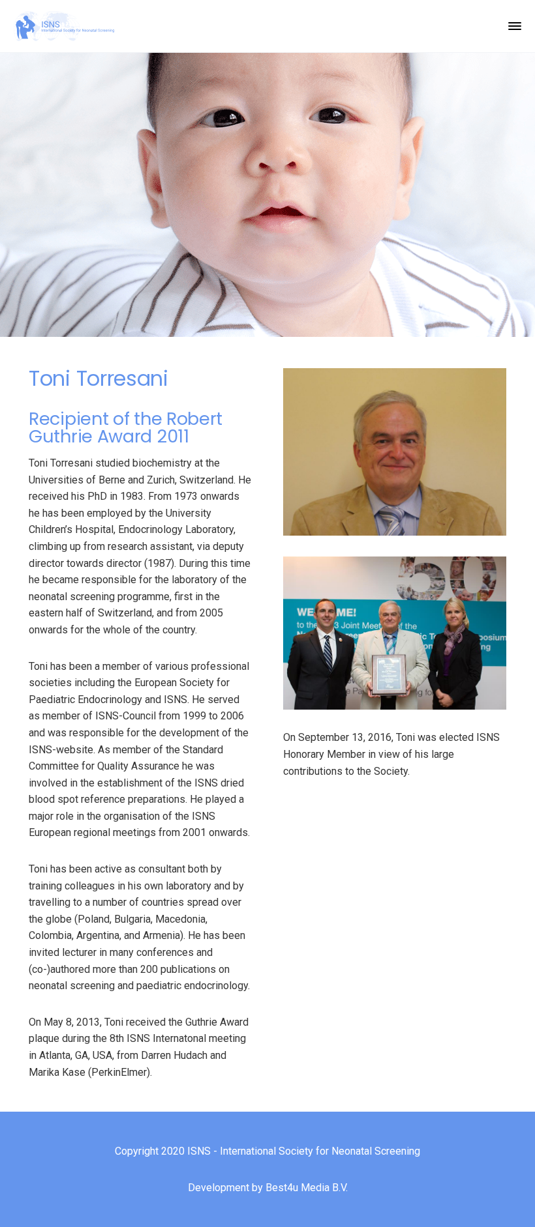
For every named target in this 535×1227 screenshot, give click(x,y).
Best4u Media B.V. (307, 1187)
